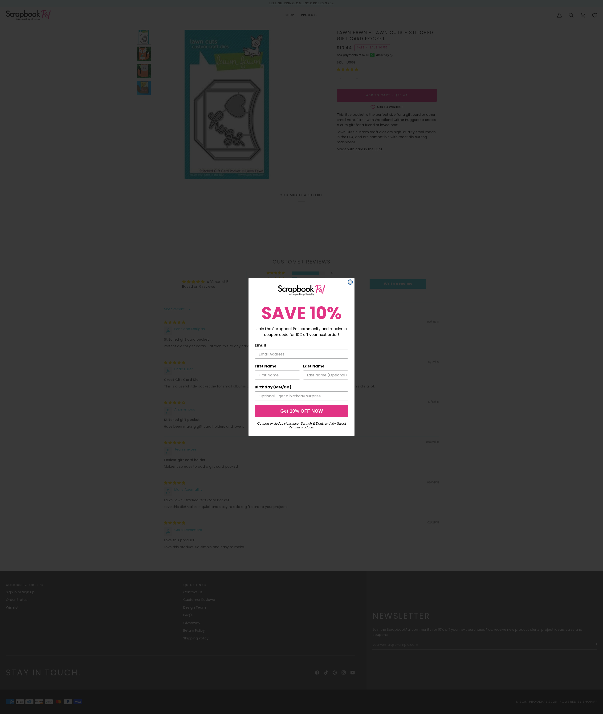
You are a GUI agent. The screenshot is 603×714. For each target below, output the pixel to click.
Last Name (313, 366)
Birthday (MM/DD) (273, 387)
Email (260, 345)
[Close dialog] (350, 282)
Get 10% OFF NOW (301, 411)
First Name (265, 366)
